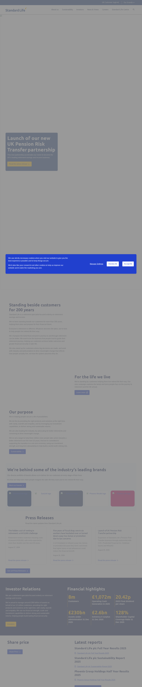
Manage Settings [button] (96, 264)
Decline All (112, 264)
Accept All (128, 264)
